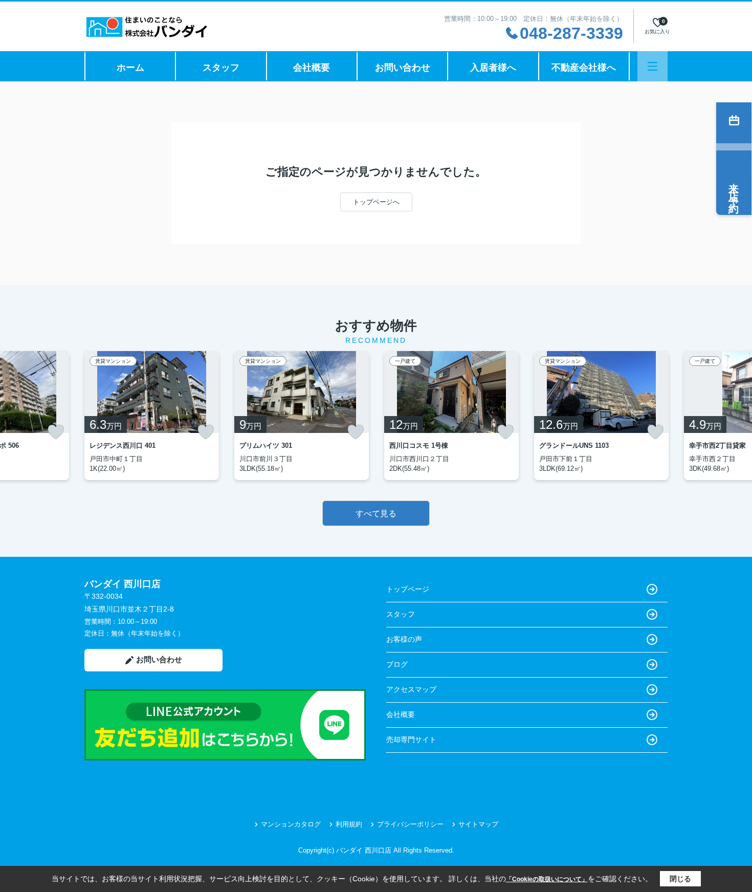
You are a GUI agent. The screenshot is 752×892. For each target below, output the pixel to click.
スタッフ (221, 67)
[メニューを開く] (652, 66)
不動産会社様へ (583, 67)
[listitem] (152, 415)
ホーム (130, 67)
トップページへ (376, 202)
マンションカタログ (291, 824)
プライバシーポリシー (410, 824)
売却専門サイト (411, 739)
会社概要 (311, 67)
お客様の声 (404, 639)
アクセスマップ (411, 689)
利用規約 (349, 824)
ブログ (397, 664)
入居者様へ (493, 67)
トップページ (407, 589)
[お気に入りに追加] (56, 432)
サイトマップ (478, 824)
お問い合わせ (402, 67)
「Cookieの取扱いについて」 (547, 879)
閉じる (680, 879)
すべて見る (376, 513)
